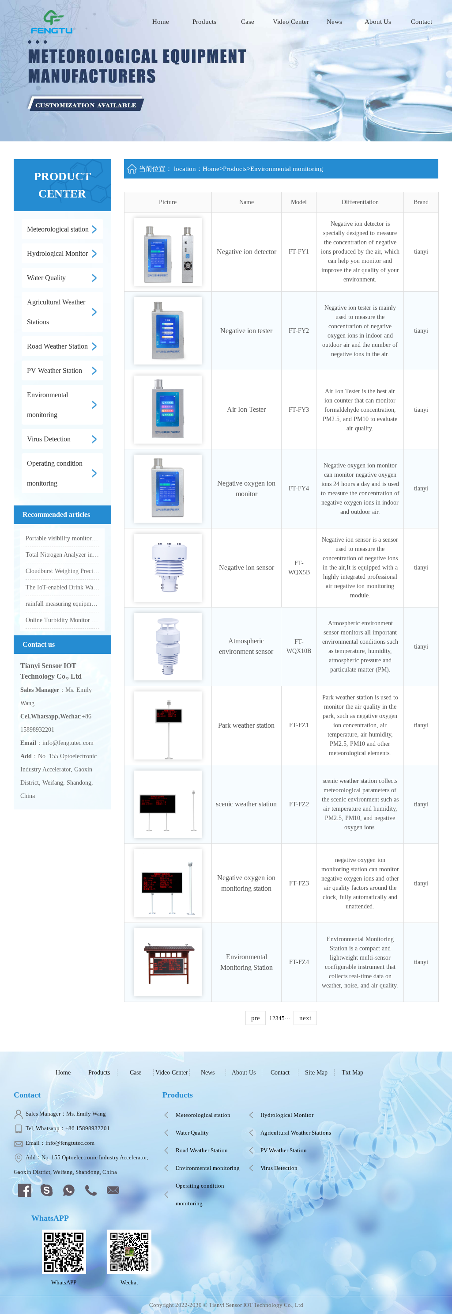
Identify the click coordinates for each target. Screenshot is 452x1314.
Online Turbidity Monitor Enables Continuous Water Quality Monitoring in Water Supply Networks (62, 620)
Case (247, 21)
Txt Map (352, 1072)
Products (204, 21)
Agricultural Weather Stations (295, 1132)
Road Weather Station (202, 1150)
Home (160, 21)
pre (255, 1018)
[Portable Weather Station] (53, 21)
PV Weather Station (283, 1150)
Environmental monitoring (286, 168)
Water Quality (192, 1132)
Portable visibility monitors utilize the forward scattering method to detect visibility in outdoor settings (62, 538)
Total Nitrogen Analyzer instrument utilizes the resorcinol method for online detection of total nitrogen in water (62, 554)
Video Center (291, 21)
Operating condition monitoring (200, 1194)
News (334, 21)
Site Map (316, 1072)
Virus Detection (279, 1168)
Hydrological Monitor (286, 1115)
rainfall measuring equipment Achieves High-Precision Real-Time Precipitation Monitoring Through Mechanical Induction (62, 603)
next (305, 1018)
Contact (421, 21)
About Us (378, 21)
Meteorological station (203, 1115)
